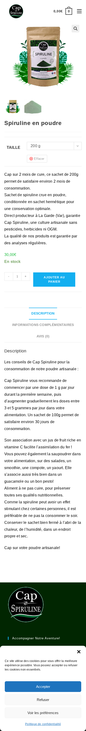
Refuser (43, 700)
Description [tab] (42, 313)
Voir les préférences (43, 713)
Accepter (43, 687)
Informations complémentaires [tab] (43, 325)
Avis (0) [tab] (43, 336)
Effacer (39, 158)
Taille (13, 147)
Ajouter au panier (54, 279)
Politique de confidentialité (43, 724)
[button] (78, 651)
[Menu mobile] (77, 11)
